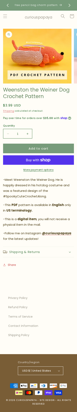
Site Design (47, 400)
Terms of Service (20, 317)
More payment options (38, 170)
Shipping (8, 110)
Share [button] (12, 265)
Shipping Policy (18, 335)
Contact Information (23, 326)
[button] (5, 16)
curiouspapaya (26, 400)
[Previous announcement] (7, 5)
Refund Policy (18, 307)
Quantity (9, 126)
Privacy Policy (18, 298)
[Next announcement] (69, 5)
